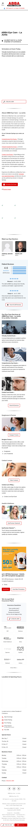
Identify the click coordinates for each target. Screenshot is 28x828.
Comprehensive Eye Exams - (10, 139)
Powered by (11, 808)
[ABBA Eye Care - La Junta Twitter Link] (18, 788)
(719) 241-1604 (10, 780)
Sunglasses (7, 451)
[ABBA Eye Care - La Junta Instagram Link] (14, 788)
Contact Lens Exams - (8, 154)
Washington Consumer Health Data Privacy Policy (13, 818)
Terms (5, 584)
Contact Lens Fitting (7, 484)
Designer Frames (6, 439)
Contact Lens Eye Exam (10, 496)
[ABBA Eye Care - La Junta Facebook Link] (9, 788)
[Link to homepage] (14, 4)
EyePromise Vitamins (8, 528)
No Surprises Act (21, 814)
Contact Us (9, 813)
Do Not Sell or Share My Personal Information (14, 820)
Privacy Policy (20, 816)
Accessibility (17, 813)
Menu (2, 5)
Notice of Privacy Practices (9, 816)
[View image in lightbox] (6, 189)
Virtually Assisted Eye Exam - (10, 146)
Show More (13, 667)
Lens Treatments (8, 453)
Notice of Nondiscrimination (8, 814)
